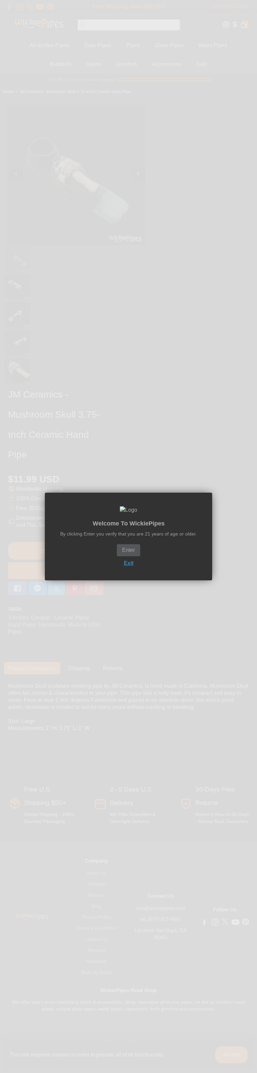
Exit (129, 563)
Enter (128, 550)
